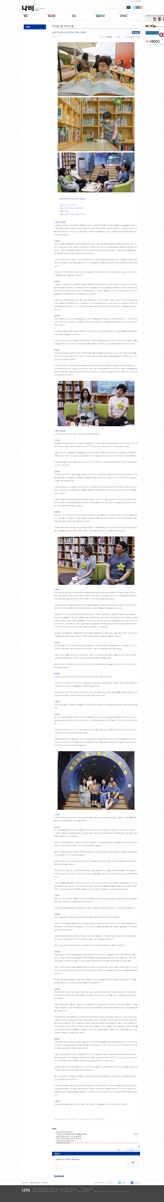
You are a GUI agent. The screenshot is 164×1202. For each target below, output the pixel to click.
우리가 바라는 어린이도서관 (65, 1140)
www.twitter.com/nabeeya (120, 1191)
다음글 (137, 37)
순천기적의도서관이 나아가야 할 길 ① (68, 1136)
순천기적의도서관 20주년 (64, 1132)
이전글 (128, 37)
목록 (133, 37)
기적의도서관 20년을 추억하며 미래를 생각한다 (71, 1134)
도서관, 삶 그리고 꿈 (62, 1143)
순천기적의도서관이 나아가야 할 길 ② (68, 1138)
